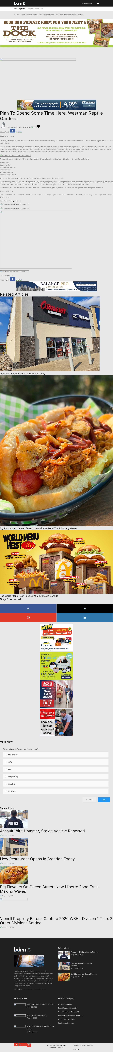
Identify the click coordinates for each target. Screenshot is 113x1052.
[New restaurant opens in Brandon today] (50, 371)
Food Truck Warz (66, 1019)
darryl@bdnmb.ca (28, 989)
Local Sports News (67, 1008)
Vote (104, 800)
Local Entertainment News (70, 1015)
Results (89, 800)
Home (16, 14)
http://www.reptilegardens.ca (10, 201)
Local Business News (29, 14)
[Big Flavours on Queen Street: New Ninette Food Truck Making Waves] (56, 525)
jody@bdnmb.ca (40, 989)
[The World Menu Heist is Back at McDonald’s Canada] (56, 593)
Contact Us (76, 1050)
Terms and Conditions (79, 1045)
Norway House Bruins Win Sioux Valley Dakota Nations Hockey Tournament (50, 8)
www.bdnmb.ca (39, 971)
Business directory (66, 1023)
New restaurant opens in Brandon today (37, 859)
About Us (90, 1045)
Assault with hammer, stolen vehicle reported (42, 831)
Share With (4, 132)
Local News (65, 1004)
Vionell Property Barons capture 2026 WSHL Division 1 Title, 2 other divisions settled (56, 920)
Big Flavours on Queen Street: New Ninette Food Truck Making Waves (50, 889)
